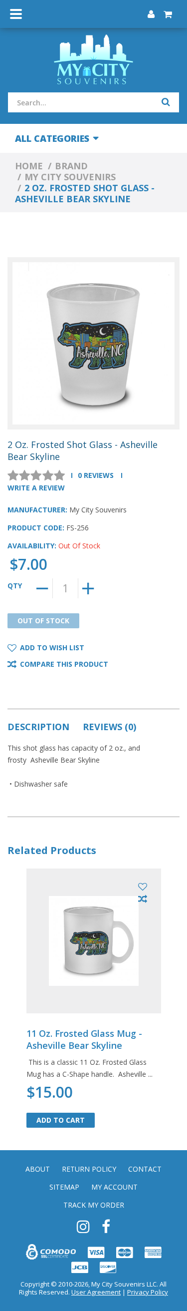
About (37, 1169)
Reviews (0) (109, 727)
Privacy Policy (147, 1292)
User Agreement (96, 1292)
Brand (71, 165)
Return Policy (89, 1169)
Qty (14, 585)
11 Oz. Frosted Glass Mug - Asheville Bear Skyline (84, 1039)
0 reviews (96, 475)
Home (29, 165)
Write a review (36, 487)
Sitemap (64, 1187)
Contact (145, 1169)
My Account (114, 1187)
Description (38, 727)
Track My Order (93, 1205)
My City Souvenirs (70, 176)
